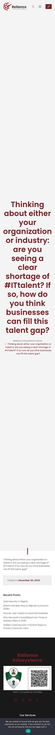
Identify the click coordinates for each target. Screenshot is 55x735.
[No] (51, 726)
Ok (28, 731)
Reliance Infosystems (27, 657)
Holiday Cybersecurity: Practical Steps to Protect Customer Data (24, 626)
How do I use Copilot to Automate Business (25, 613)
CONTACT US (49, 6)
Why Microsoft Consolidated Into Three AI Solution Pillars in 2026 (25, 619)
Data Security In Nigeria (15, 601)
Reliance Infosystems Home (27, 340)
